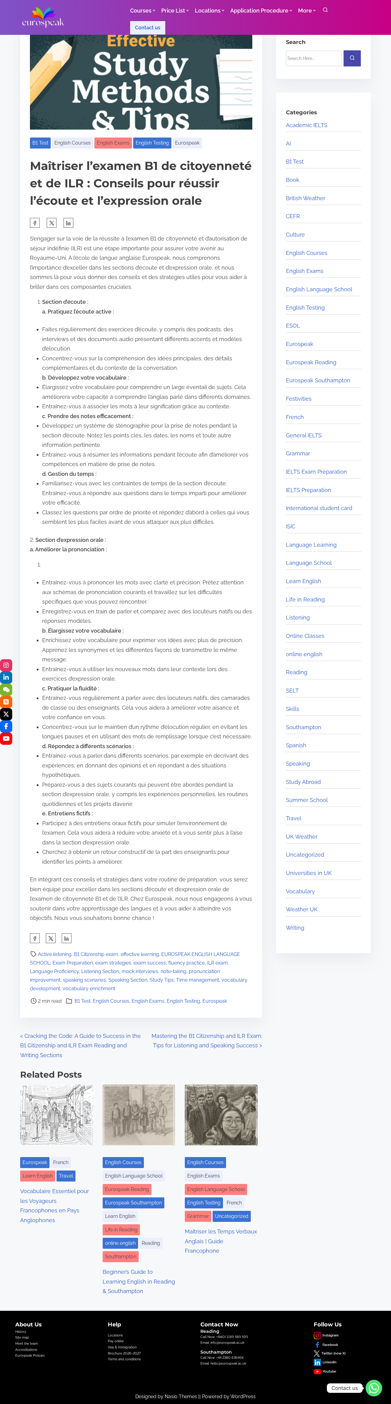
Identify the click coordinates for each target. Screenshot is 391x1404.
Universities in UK (309, 873)
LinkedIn (330, 1362)
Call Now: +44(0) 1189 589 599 (224, 1337)
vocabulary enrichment (89, 988)
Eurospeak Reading (127, 1189)
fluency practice (186, 963)
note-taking (173, 971)
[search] (325, 11)
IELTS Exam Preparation (316, 472)
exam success (149, 963)
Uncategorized (231, 1216)
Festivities (299, 398)
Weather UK (302, 909)
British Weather (305, 198)
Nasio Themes (181, 1396)
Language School (309, 563)
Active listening (54, 954)
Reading (151, 1243)
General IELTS (304, 435)
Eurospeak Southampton (133, 1203)
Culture (295, 234)
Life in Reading (121, 1230)
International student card (319, 508)
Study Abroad (303, 782)
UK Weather (301, 836)
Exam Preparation (73, 963)
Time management (197, 980)
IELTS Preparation (308, 490)
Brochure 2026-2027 (124, 1353)
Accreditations (26, 1349)
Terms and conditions (124, 1359)
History (20, 1331)
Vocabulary (300, 891)
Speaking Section (127, 980)
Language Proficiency (54, 971)
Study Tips (162, 980)
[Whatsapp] (374, 1388)
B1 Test (40, 143)
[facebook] (35, 223)
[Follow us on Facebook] (6, 726)
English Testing (152, 143)
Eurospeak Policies (30, 1355)
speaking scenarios (84, 980)
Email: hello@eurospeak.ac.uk (223, 1363)
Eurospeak (187, 143)
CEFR (293, 216)
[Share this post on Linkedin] (68, 223)
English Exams (113, 143)
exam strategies (113, 963)
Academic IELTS (306, 125)
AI (288, 143)
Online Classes (305, 636)
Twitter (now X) (333, 1353)
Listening (298, 617)
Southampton (120, 1256)
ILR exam (217, 963)
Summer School (307, 800)
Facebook (330, 1345)
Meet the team (26, 1343)
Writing (295, 927)
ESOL (293, 325)
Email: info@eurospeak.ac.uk (222, 1342)
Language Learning (311, 545)
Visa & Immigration (122, 1347)
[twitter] (52, 223)
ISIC (290, 526)
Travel (66, 1176)
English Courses (72, 143)
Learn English (38, 1176)
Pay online (116, 1341)
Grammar (198, 1216)
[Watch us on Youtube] (6, 739)
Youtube (329, 1371)
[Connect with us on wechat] (6, 690)
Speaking (298, 763)
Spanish (296, 745)
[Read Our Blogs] (6, 702)
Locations (115, 1335)
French (60, 1162)
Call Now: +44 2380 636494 (221, 1357)
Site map (22, 1337)
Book (292, 180)
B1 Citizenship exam (96, 954)
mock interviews (140, 971)
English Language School (134, 1176)
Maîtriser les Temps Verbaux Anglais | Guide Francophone (221, 1241)
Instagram (330, 1335)
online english (120, 1243)
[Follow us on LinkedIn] (6, 677)
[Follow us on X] (6, 714)
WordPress (243, 1396)
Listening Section (100, 971)
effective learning (140, 954)
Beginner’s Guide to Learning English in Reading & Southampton (139, 1281)
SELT (292, 690)
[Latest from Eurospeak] (6, 665)
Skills (292, 709)
